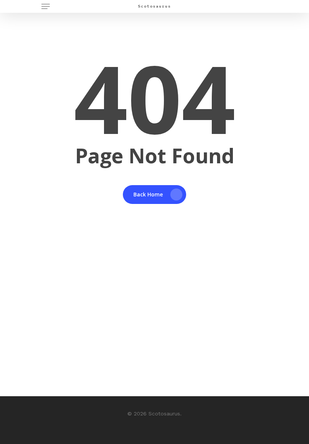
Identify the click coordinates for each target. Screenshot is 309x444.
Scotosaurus (154, 6)
